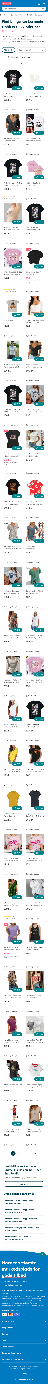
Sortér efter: (16, 57)
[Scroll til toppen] (42, 1254)
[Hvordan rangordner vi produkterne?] (8, 57)
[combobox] (24, 9)
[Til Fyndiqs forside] (7, 3)
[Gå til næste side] (40, 1153)
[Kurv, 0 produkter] (39, 3)
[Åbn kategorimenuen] (44, 3)
